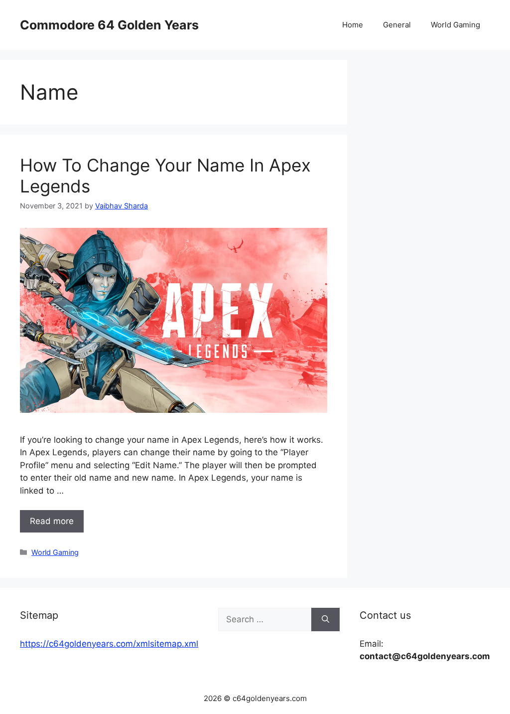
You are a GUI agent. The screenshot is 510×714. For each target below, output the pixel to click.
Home (352, 24)
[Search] (325, 620)
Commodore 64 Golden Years (109, 24)
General (397, 24)
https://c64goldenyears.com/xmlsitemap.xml (109, 644)
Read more (52, 521)
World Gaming (455, 24)
